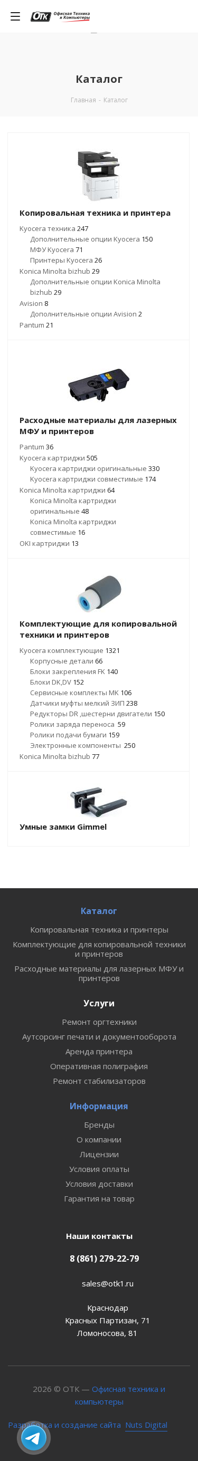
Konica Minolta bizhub (59, 271)
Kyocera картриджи (59, 458)
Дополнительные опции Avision (86, 314)
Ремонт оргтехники (99, 1021)
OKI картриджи (49, 543)
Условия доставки (99, 1183)
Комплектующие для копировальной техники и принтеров (99, 949)
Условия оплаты (99, 1169)
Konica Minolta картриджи (67, 490)
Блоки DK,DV (57, 682)
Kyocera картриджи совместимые (93, 479)
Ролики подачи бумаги (74, 734)
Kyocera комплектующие (70, 650)
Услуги (99, 1003)
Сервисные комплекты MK (80, 692)
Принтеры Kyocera (66, 260)
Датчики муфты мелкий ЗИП (83, 703)
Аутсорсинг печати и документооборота (99, 1036)
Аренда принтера (99, 1051)
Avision (34, 303)
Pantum (36, 325)
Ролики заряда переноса (77, 724)
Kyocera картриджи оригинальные (94, 468)
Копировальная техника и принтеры (99, 929)
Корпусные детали (66, 661)
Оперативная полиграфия (99, 1066)
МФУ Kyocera (56, 249)
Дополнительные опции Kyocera (91, 239)
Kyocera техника (54, 228)
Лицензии (99, 1154)
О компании (99, 1139)
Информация (99, 1106)
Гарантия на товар (99, 1198)
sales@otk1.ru (108, 1283)
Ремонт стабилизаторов (99, 1080)
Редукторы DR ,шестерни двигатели (97, 713)
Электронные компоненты (82, 745)
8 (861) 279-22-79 (104, 1258)
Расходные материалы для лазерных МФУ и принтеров (99, 973)
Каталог (99, 911)
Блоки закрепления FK (74, 671)
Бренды (99, 1124)
